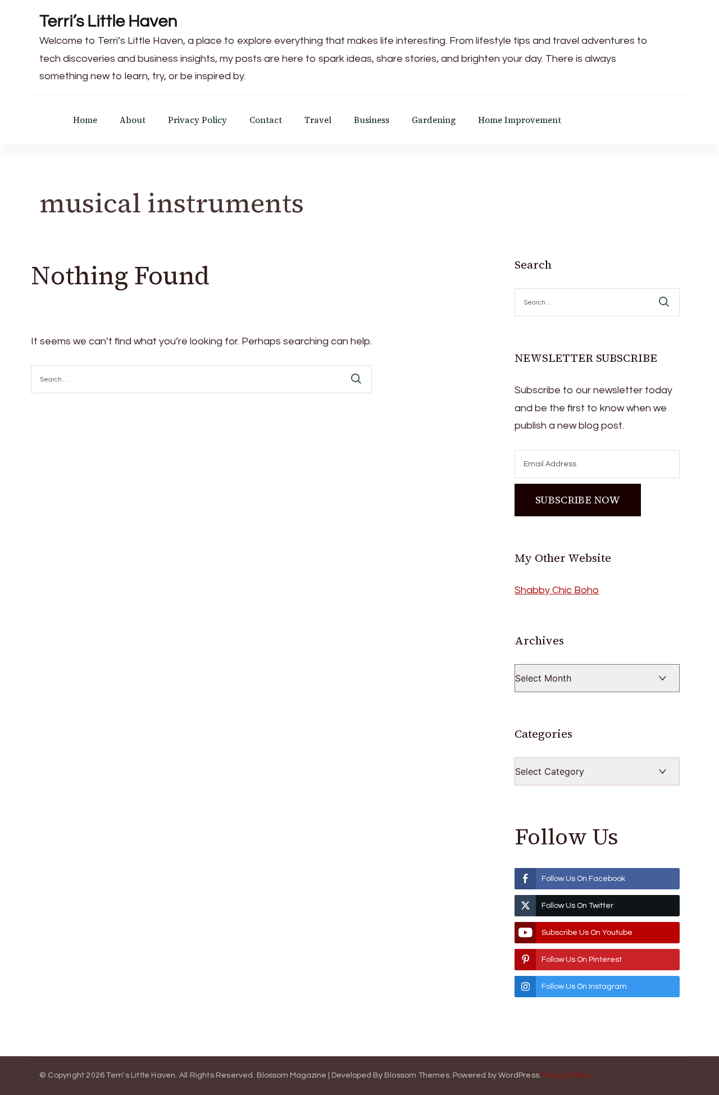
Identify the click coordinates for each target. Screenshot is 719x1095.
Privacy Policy (197, 120)
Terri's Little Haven (140, 1075)
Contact (265, 120)
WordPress (518, 1075)
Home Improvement (519, 120)
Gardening (434, 120)
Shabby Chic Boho (557, 590)
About (132, 120)
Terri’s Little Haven (108, 21)
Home (85, 120)
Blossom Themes (416, 1075)
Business (371, 120)
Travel (317, 120)
